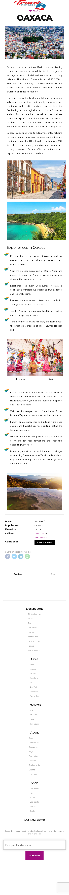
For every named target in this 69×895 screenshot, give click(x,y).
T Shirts (33, 797)
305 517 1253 (40, 533)
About (31, 738)
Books (32, 811)
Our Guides (33, 742)
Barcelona (33, 678)
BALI (31, 682)
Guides (33, 806)
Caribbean (32, 627)
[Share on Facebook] (7, 556)
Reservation (34, 724)
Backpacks (34, 802)
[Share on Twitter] (14, 556)
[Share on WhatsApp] (27, 556)
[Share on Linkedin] (20, 556)
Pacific (31, 646)
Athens (32, 673)
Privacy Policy (34, 774)
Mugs (32, 793)
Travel (31, 719)
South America (34, 650)
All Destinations (34, 614)
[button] (16, 379)
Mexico (36, 10)
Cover (31, 710)
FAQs (31, 751)
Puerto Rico (34, 696)
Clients (32, 770)
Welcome (33, 715)
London (32, 669)
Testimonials (34, 765)
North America (34, 641)
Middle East (33, 637)
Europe (31, 632)
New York (33, 687)
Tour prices (33, 747)
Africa (30, 618)
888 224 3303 (40, 537)
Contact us (33, 756)
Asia (29, 623)
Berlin (31, 664)
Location (33, 760)
